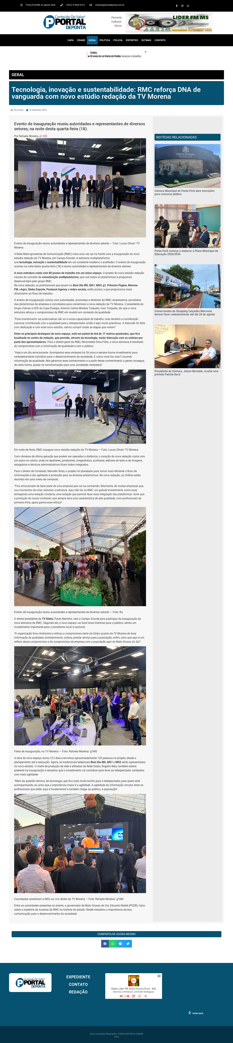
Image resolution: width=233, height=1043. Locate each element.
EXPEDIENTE (78, 977)
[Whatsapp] (188, 5)
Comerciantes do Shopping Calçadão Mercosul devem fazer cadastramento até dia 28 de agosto (185, 313)
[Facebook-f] (176, 5)
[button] (105, 944)
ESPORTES (132, 40)
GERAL (92, 40)
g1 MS (43, 136)
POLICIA (117, 40)
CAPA (71, 40)
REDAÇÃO (78, 992)
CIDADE (81, 40)
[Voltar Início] (190, 1013)
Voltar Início (197, 1013)
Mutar (118, 25)
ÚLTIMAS (146, 40)
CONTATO (160, 40)
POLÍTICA (104, 40)
